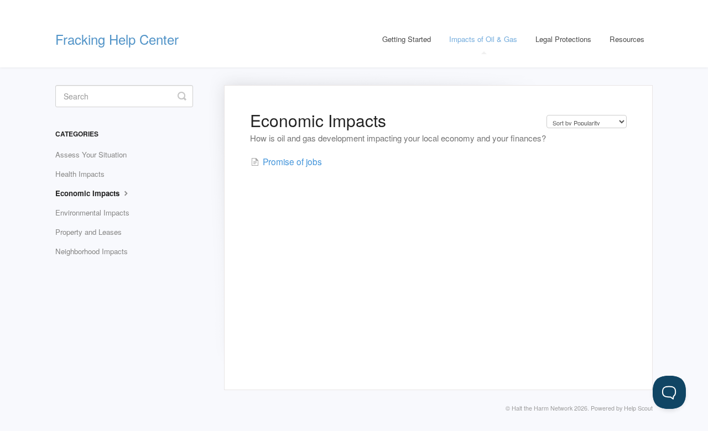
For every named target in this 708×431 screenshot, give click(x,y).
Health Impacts (80, 174)
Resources (627, 39)
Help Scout (638, 408)
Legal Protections (563, 39)
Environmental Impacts (92, 212)
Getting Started (406, 39)
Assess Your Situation (91, 154)
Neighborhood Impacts (91, 251)
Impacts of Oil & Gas (483, 39)
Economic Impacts (88, 193)
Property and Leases (88, 232)
